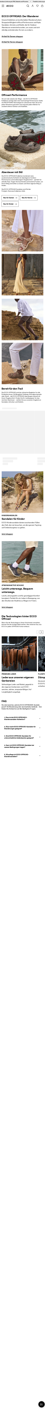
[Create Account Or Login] (32, 6)
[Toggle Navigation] (3, 6)
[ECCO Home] (10, 6)
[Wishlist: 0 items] (37, 6)
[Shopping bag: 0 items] (42, 6)
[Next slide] (41, 568)
